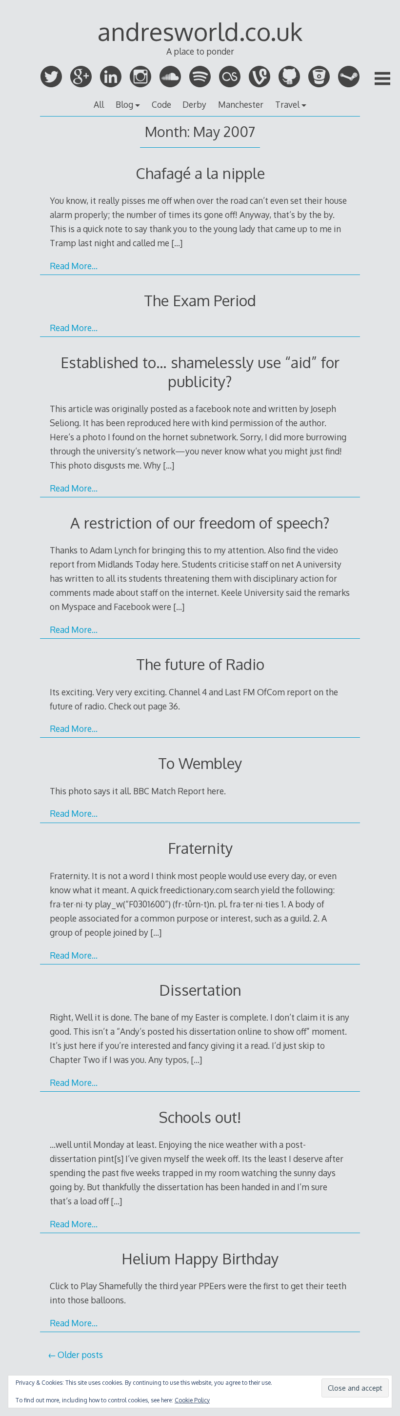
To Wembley (200, 762)
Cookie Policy (192, 1400)
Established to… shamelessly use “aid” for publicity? (200, 371)
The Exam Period (200, 300)
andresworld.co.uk (200, 31)
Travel (287, 104)
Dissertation (200, 989)
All (99, 104)
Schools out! (200, 1116)
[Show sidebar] (382, 78)
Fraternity (200, 847)
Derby (194, 104)
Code (161, 104)
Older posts (80, 1354)
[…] (176, 242)
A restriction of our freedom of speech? (200, 522)
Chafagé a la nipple (200, 172)
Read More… (74, 265)
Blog (124, 104)
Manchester (240, 104)
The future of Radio (200, 663)
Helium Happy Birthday (200, 1258)
